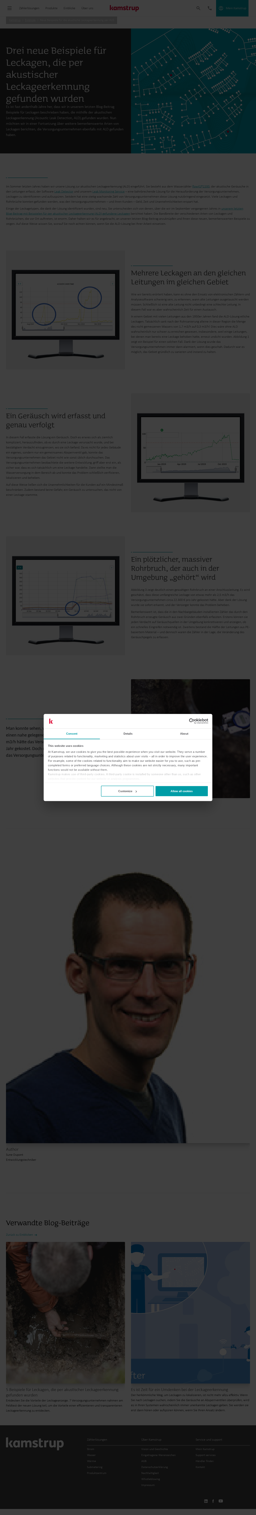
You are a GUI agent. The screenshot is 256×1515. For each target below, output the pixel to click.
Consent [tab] (71, 733)
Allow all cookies (182, 791)
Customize (125, 791)
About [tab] (184, 733)
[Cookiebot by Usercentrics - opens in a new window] (191, 721)
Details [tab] (128, 733)
